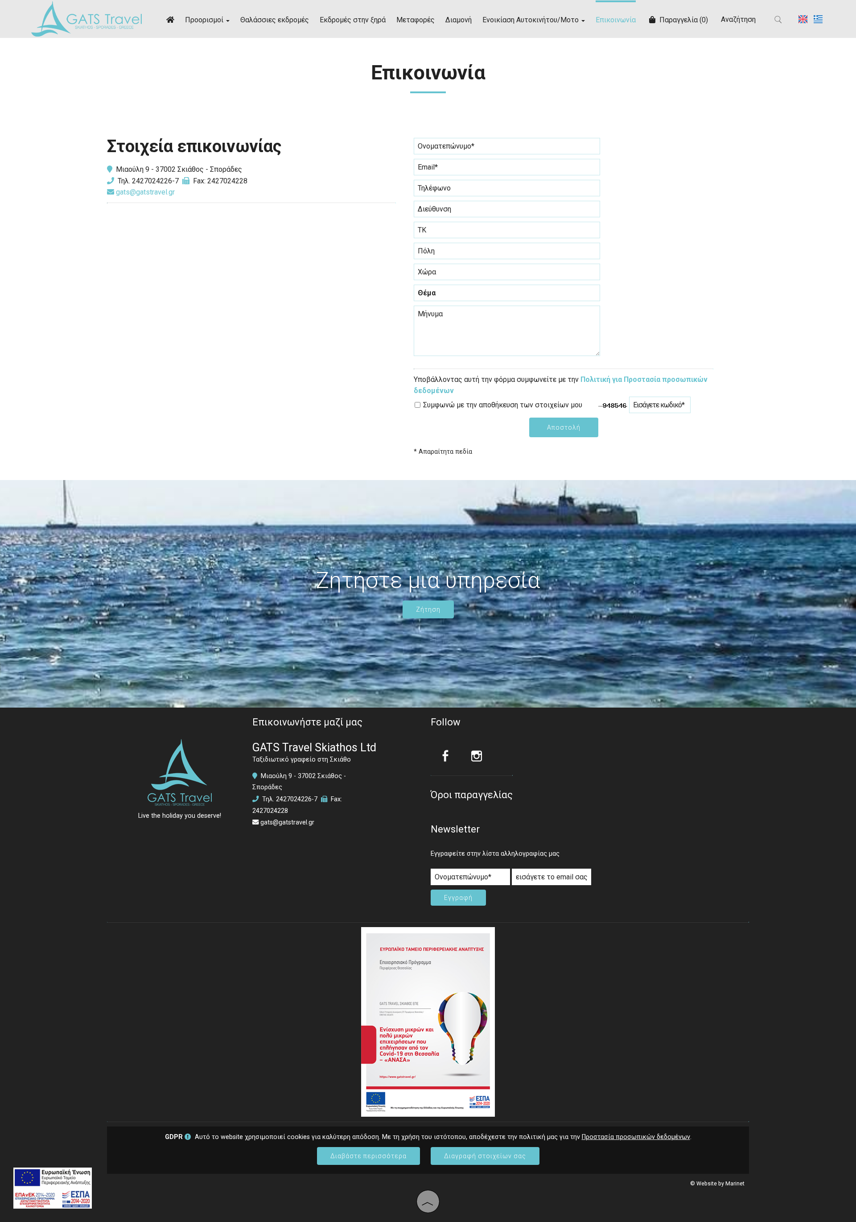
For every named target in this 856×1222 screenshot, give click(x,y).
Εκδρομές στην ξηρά (353, 20)
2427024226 (152, 181)
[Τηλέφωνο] (507, 190)
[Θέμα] (507, 295)
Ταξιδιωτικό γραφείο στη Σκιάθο (301, 759)
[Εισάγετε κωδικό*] (660, 407)
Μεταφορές (415, 20)
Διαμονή (458, 20)
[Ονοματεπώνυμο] (507, 148)
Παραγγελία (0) (683, 20)
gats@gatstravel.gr (144, 192)
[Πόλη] (507, 253)
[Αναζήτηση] (778, 20)
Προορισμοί (205, 20)
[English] (803, 18)
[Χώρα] (507, 274)
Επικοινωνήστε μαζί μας (307, 722)
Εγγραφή (458, 897)
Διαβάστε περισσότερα (368, 1156)
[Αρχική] (170, 19)
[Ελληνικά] (818, 18)
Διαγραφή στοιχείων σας (485, 1156)
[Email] (507, 169)
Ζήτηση (428, 609)
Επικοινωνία (616, 20)
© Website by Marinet (717, 1184)
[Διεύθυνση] (507, 211)
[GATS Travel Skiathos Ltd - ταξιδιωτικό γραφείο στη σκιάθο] (86, 18)
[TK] (507, 232)
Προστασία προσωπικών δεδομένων (636, 1137)
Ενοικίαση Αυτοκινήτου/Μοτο (531, 20)
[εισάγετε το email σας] (551, 879)
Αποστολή (563, 427)
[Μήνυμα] (507, 335)
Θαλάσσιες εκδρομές (274, 20)
